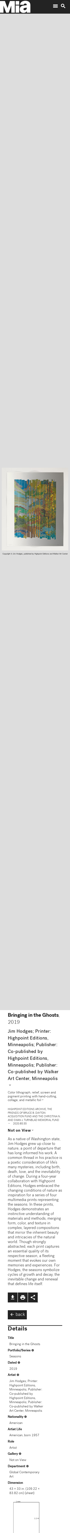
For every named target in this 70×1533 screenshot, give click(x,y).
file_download (13, 1297)
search (63, 6)
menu (55, 6)
